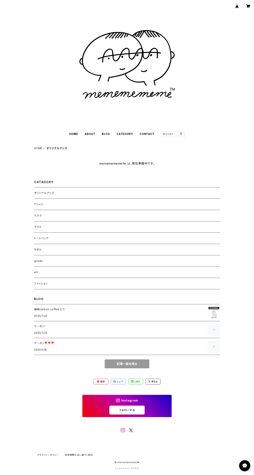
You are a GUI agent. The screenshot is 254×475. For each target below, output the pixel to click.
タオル (37, 249)
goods (38, 260)
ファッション (41, 283)
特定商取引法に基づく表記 (79, 454)
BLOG (106, 133)
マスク (38, 215)
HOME (73, 133)
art (36, 272)
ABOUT (90, 133)
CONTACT (147, 133)
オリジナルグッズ (44, 192)
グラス (37, 226)
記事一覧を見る (127, 364)
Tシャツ (38, 204)
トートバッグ (41, 238)
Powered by (123, 468)
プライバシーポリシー (48, 454)
